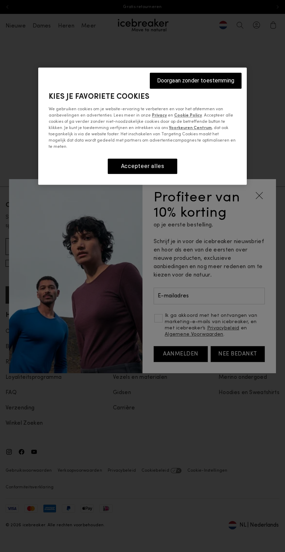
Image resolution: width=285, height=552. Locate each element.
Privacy (159, 115)
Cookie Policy (188, 115)
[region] (142, 126)
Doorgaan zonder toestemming (195, 80)
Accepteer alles (142, 166)
